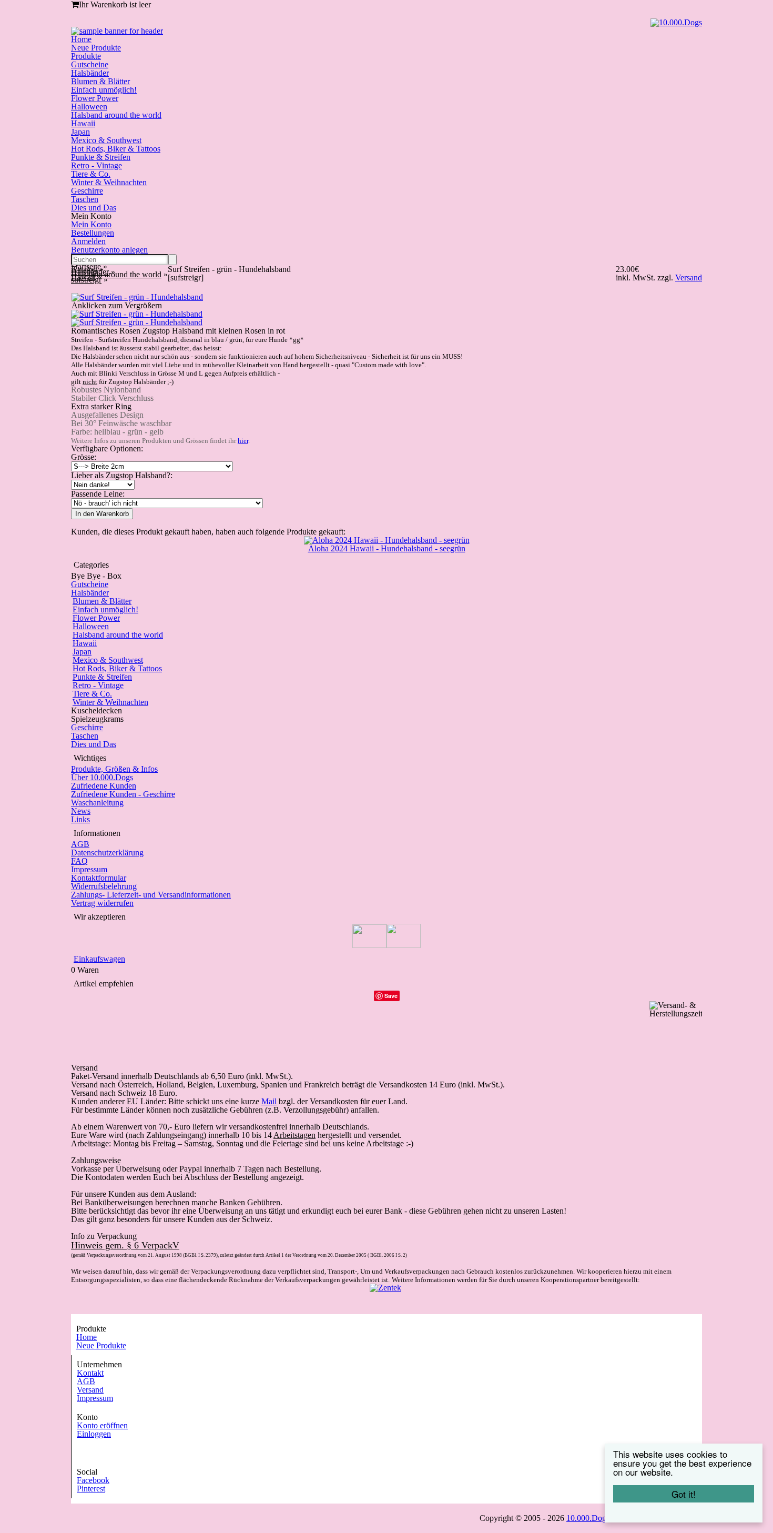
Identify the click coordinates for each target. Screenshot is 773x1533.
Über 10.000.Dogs (102, 777)
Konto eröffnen (102, 1425)
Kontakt (90, 1372)
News (80, 810)
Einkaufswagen (99, 958)
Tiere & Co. (90, 173)
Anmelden (88, 241)
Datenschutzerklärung (107, 852)
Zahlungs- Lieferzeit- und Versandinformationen (151, 894)
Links (80, 819)
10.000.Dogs (587, 1518)
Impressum (89, 869)
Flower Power (94, 98)
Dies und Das (93, 207)
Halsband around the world (116, 114)
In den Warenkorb (102, 514)
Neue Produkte (96, 47)
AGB (80, 844)
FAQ (79, 860)
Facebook (93, 1480)
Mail (269, 1101)
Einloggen (94, 1433)
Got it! (684, 1493)
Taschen (84, 199)
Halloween (89, 106)
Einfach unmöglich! (104, 89)
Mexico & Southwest (106, 140)
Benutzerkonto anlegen (109, 249)
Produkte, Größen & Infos (114, 768)
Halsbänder (90, 72)
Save (391, 996)
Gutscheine (89, 64)
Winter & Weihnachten (109, 182)
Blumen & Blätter (100, 81)
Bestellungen (92, 232)
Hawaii (83, 123)
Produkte (86, 56)
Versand (90, 1389)
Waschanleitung (97, 802)
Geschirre (87, 190)
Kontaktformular (98, 877)
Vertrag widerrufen (102, 903)
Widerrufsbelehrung (104, 886)
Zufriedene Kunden (103, 785)
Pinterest (91, 1488)
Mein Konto (91, 224)
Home (81, 39)
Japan (80, 131)
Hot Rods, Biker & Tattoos (115, 148)
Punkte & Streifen (100, 157)
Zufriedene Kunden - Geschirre (123, 794)
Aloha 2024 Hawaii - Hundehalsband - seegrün (386, 548)
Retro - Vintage (96, 165)
